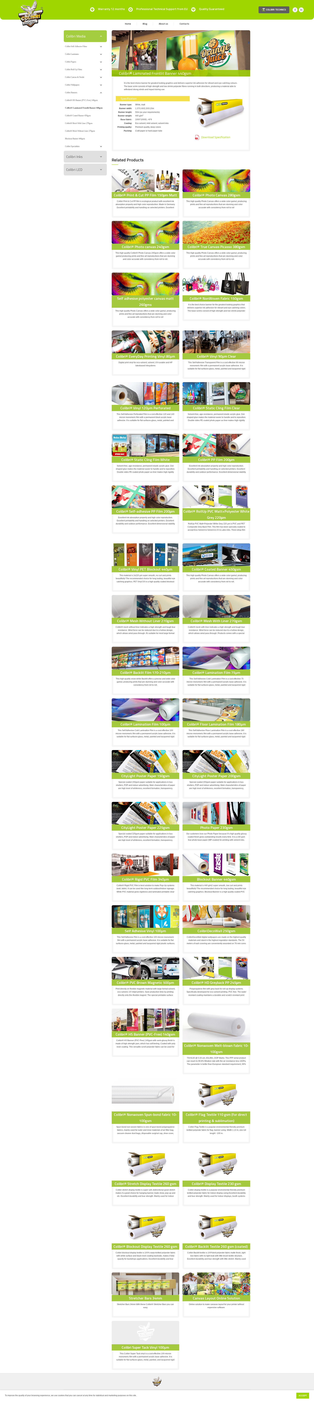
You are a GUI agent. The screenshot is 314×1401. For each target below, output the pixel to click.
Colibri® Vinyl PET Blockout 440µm (145, 569)
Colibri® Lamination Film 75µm (216, 672)
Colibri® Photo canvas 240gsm (145, 247)
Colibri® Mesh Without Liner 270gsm (145, 621)
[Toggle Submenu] (101, 36)
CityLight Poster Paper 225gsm (145, 827)
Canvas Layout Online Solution (216, 1298)
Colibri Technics (276, 10)
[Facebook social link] (295, 9)
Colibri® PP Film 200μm (216, 459)
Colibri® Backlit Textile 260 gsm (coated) (216, 1246)
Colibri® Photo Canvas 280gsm (216, 195)
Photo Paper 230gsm (216, 827)
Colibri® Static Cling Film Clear (216, 408)
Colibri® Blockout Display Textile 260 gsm (145, 1246)
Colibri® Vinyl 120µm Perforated (145, 408)
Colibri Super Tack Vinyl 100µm (145, 1347)
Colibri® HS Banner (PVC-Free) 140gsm (145, 1034)
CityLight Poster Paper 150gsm (145, 776)
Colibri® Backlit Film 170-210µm (145, 672)
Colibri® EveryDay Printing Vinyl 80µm (145, 356)
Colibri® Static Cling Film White (145, 459)
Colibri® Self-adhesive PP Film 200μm (145, 511)
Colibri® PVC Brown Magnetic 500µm (145, 982)
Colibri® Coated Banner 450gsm (216, 569)
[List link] (220, 137)
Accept (303, 1395)
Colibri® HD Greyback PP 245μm (216, 982)
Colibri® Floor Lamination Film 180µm (216, 724)
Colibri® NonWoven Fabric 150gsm (216, 298)
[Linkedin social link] (301, 9)
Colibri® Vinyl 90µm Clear (216, 356)
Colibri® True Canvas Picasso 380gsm (216, 247)
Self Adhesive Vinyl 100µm (145, 931)
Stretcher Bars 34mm (145, 1298)
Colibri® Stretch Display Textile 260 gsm (145, 1183)
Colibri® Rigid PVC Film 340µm (145, 879)
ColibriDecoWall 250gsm (216, 931)
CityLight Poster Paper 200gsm (216, 776)
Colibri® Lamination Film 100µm (145, 724)
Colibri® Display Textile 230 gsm (216, 1183)
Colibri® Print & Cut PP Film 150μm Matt (145, 195)
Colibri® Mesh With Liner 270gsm (216, 621)
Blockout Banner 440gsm (216, 879)
